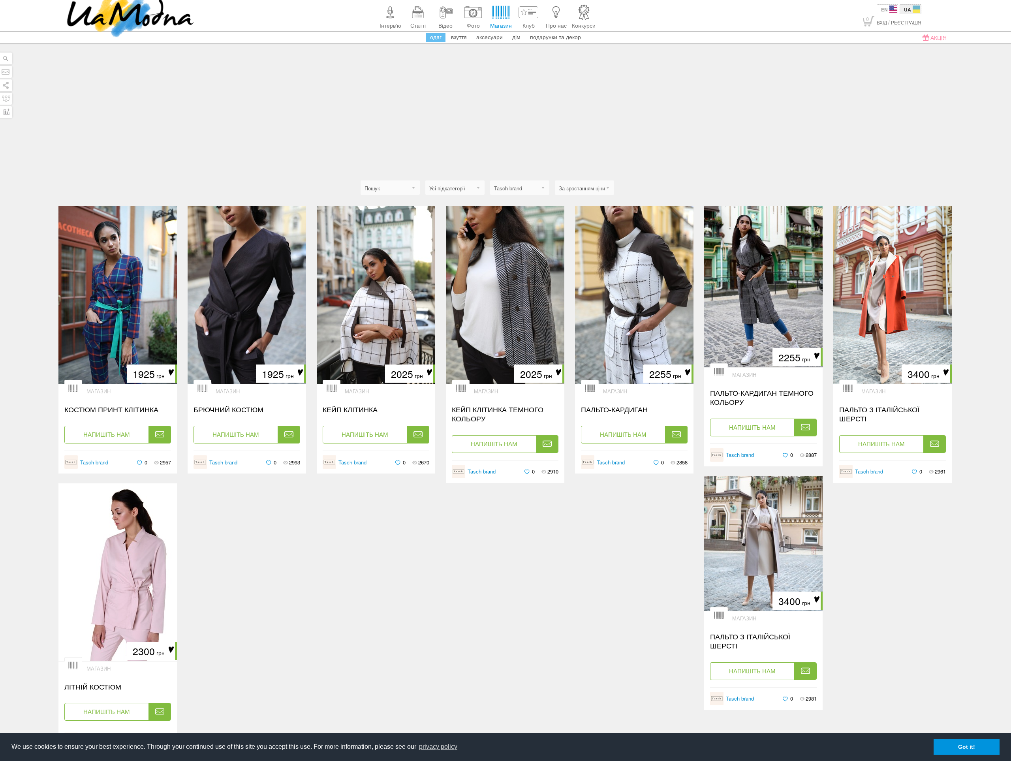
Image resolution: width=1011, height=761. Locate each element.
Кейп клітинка (350, 409)
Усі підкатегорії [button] (447, 188)
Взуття (459, 37)
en (884, 9)
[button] (519, 188)
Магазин (98, 391)
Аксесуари (489, 37)
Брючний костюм (229, 409)
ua (907, 9)
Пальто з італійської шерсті (879, 414)
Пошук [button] (372, 188)
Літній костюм (92, 686)
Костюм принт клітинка (111, 409)
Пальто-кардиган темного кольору (762, 397)
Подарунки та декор (555, 37)
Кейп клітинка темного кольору (497, 414)
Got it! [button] (966, 747)
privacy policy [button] (438, 746)
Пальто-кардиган (614, 409)
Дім (516, 37)
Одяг (436, 37)
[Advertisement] (505, 121)
